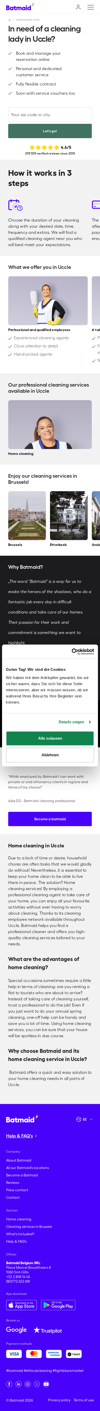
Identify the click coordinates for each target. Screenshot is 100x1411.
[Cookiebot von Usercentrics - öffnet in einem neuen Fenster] (72, 651)
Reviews (12, 1182)
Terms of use (84, 1400)
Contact (13, 1197)
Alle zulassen (50, 738)
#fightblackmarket (68, 1371)
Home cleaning (18, 1219)
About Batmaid (18, 1160)
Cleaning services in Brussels (29, 1226)
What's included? (20, 1234)
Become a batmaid (50, 819)
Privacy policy (59, 1400)
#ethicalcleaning (38, 1371)
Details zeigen (71, 722)
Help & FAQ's (16, 1241)
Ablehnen (50, 755)
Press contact (17, 1190)
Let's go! (50, 131)
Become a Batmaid (22, 1175)
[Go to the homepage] (22, 1117)
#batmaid (14, 1371)
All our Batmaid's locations (27, 1168)
